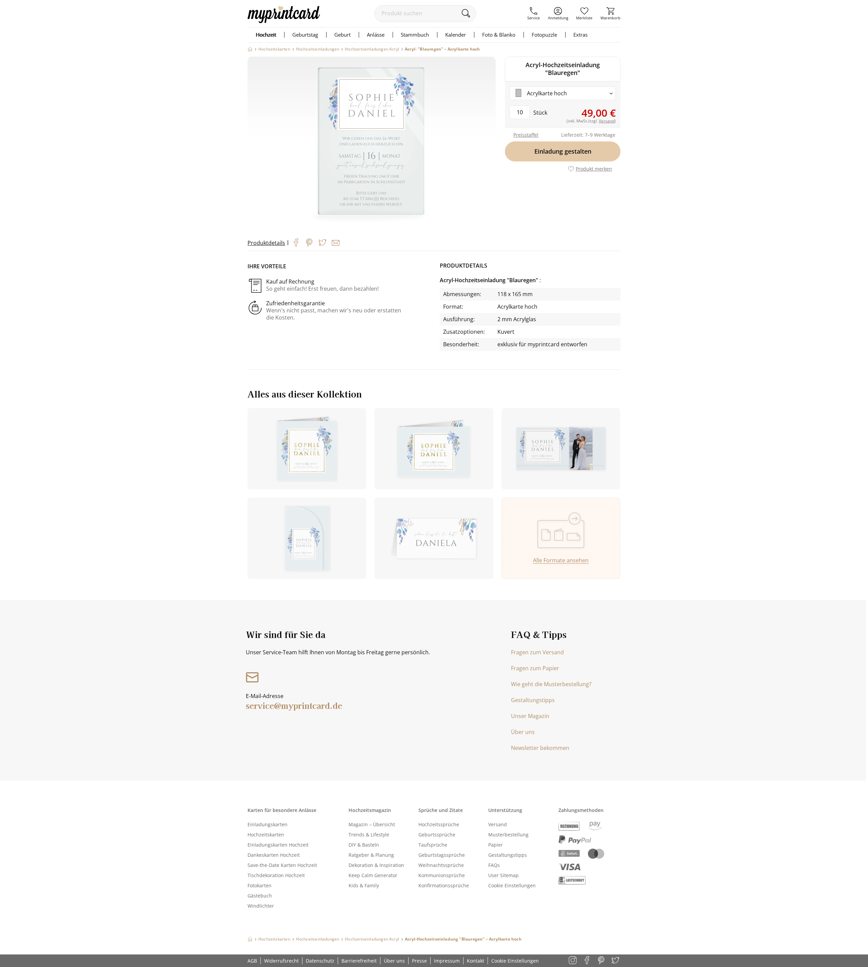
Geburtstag (305, 34)
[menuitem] (533, 13)
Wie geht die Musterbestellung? (551, 684)
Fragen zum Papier (535, 668)
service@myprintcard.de (294, 705)
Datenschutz (320, 961)
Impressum (447, 961)
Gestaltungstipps (533, 700)
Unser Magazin (530, 716)
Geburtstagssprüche (441, 855)
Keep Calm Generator (373, 875)
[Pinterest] (309, 242)
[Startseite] (250, 49)
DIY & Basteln (364, 845)
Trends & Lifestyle (369, 834)
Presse (419, 961)
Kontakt (475, 961)
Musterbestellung (508, 834)
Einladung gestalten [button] (562, 151)
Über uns (523, 732)
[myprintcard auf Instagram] (573, 960)
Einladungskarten (268, 824)
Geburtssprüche (436, 834)
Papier (495, 845)
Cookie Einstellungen (512, 885)
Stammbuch (415, 34)
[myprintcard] (284, 21)
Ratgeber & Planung (371, 855)
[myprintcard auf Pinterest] (601, 960)
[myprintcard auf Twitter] (615, 960)
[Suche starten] (465, 13)
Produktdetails (266, 243)
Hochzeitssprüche (438, 824)
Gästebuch (260, 895)
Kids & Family (364, 885)
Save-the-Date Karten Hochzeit (282, 865)
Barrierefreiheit (359, 961)
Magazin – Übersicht (372, 824)
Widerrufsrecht (281, 961)
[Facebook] (296, 242)
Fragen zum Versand (537, 652)
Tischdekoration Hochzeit (276, 875)
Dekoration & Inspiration (376, 865)
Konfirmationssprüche (443, 885)
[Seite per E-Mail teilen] (336, 243)
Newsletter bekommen (540, 748)
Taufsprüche (432, 845)
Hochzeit (266, 34)
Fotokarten (260, 885)
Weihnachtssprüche (441, 865)
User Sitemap (503, 875)
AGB (252, 961)
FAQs (494, 865)
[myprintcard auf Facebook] (587, 960)
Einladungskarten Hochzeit (278, 845)
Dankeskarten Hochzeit (274, 855)
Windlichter (261, 906)
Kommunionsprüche (441, 875)
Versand (497, 824)
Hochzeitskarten (266, 834)
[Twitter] (322, 242)
